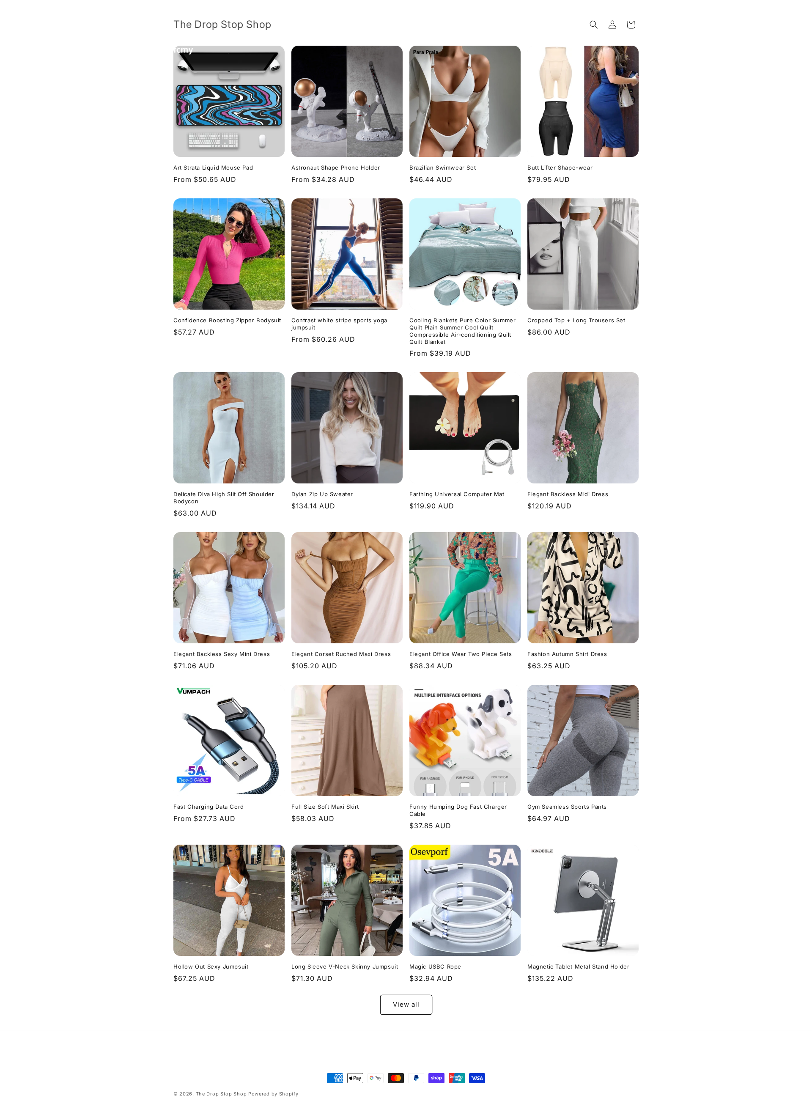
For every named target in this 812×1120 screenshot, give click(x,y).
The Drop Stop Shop (221, 1094)
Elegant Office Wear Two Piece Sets (460, 654)
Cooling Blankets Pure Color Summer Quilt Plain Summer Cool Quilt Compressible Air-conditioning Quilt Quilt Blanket (462, 331)
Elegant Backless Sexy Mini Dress (221, 654)
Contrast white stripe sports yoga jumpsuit (339, 324)
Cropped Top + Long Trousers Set (576, 320)
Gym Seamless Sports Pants (567, 806)
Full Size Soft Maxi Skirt (325, 806)
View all (406, 1004)
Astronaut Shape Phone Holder (335, 167)
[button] (593, 24)
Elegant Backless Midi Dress (567, 494)
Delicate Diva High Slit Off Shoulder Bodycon (223, 498)
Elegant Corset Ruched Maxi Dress (341, 654)
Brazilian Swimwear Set (442, 167)
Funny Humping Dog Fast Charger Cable (458, 810)
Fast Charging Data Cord (208, 806)
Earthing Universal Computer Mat (457, 494)
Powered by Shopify (273, 1094)
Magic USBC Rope (435, 966)
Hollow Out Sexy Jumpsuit (210, 966)
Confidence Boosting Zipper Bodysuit (227, 320)
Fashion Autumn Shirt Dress (567, 654)
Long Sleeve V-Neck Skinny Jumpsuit (344, 966)
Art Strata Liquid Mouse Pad (213, 167)
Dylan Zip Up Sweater (322, 494)
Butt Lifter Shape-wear (560, 167)
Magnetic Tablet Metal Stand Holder (578, 966)
